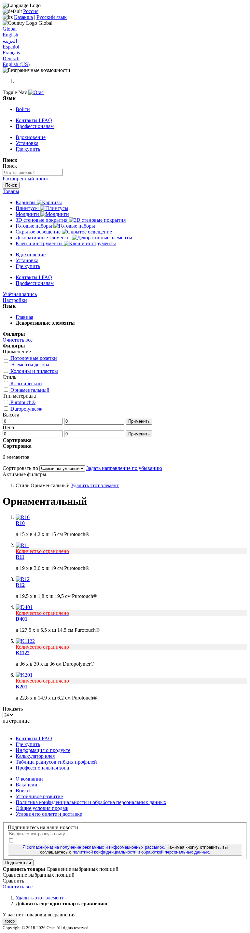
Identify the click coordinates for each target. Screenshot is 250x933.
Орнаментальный (29, 390)
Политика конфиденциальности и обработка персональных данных (91, 802)
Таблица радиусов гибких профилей (56, 762)
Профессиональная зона (42, 767)
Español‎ (11, 46)
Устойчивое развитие (39, 796)
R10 (20, 523)
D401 (21, 619)
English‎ (10, 34)
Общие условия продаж (42, 808)
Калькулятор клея (35, 756)
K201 (21, 686)
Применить (139, 421)
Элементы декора (29, 364)
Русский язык (51, 17)
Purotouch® (22, 402)
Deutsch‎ (11, 58)
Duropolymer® (26, 409)
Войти (23, 109)
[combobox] (33, 172)
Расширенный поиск (26, 178)
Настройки (15, 300)
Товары (11, 191)
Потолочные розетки (33, 358)
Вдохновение (31, 137)
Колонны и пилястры (34, 371)
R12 (20, 585)
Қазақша (23, 17)
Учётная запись (20, 294)
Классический (26, 383)
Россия (30, 11)
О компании (29, 779)
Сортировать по (20, 468)
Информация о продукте (43, 750)
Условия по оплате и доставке (49, 814)
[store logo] (36, 92)
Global (10, 29)
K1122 (23, 653)
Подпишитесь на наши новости (43, 827)
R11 (20, 557)
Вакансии (26, 784)
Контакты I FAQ (34, 120)
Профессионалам (35, 126)
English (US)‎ (16, 64)
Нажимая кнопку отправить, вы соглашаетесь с (125, 850)
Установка (27, 143)
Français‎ (11, 52)
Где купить (28, 149)
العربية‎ (10, 41)
